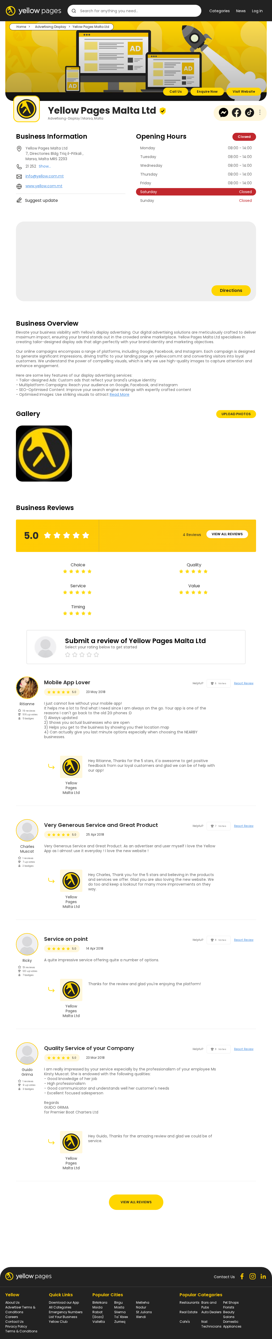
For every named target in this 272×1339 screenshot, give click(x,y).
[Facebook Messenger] (223, 115)
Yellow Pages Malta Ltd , (54, 153)
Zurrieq (119, 1321)
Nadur (141, 1307)
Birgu (118, 1302)
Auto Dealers (211, 1312)
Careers (11, 1317)
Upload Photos (236, 414)
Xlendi (141, 1317)
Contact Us (14, 1321)
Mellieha (142, 1302)
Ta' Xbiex (121, 1317)
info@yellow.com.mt (45, 176)
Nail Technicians (211, 1324)
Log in (257, 11)
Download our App (64, 1302)
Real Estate (188, 1312)
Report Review (243, 683)
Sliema (120, 1312)
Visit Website (244, 91)
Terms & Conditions (21, 1331)
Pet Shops (231, 1302)
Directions (231, 290)
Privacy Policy (16, 1326)
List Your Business (63, 1317)
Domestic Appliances (232, 1324)
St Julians (144, 1312)
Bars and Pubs (208, 1305)
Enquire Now (207, 91)
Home (21, 26)
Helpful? (198, 683)
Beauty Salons (229, 1314)
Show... (45, 166)
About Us (12, 1302)
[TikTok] (249, 115)
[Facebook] (236, 115)
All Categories (60, 1307)
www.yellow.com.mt (44, 186)
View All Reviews (227, 534)
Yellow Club (58, 1321)
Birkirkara (99, 1302)
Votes (220, 683)
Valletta (98, 1321)
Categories (219, 11)
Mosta (119, 1307)
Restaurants (189, 1302)
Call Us (175, 91)
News (241, 11)
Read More (119, 394)
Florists (228, 1307)
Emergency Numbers (66, 1312)
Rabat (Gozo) (98, 1314)
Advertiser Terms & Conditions (20, 1309)
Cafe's (185, 1321)
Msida (97, 1307)
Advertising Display (50, 26)
